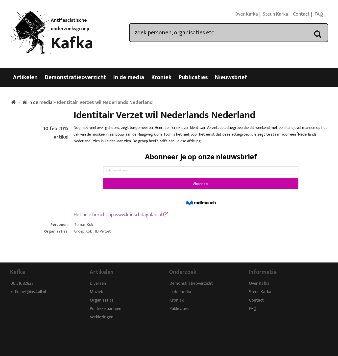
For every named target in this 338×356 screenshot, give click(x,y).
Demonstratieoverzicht (75, 77)
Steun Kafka (275, 14)
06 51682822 (22, 283)
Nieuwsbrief (231, 77)
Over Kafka (246, 14)
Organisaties (102, 300)
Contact (301, 14)
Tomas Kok (83, 224)
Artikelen (25, 77)
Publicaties (193, 77)
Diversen (98, 283)
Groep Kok (83, 231)
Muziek (96, 292)
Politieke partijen (105, 309)
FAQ (318, 14)
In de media (128, 77)
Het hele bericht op (117, 215)
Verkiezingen (101, 317)
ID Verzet (103, 231)
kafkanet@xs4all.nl (28, 292)
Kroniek (161, 77)
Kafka (72, 43)
